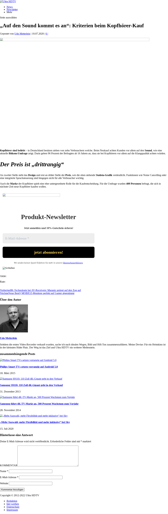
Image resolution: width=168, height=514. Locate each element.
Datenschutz (13, 506)
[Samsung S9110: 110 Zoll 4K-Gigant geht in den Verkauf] (31, 378)
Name (4, 471)
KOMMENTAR (8, 465)
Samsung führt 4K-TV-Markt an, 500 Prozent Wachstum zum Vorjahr (39, 403)
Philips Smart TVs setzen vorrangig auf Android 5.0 (29, 366)
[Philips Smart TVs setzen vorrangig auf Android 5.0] (28, 360)
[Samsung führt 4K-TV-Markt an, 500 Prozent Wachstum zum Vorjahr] (37, 397)
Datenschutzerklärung (73, 263)
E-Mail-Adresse (9, 477)
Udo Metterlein (22, 33)
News (10, 6)
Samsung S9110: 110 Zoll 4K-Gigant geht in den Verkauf (31, 385)
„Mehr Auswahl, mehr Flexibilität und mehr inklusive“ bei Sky (35, 422)
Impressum (12, 509)
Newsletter (12, 9)
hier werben (13, 503)
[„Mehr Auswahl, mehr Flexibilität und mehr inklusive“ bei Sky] (34, 415)
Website (4, 483)
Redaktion (12, 501)
